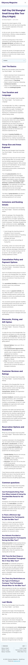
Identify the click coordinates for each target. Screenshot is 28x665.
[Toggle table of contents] (24, 60)
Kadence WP (16, 661)
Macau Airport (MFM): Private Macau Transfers (6, 648)
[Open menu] (25, 3)
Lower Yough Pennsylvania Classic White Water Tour (20, 648)
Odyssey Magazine (7, 19)
